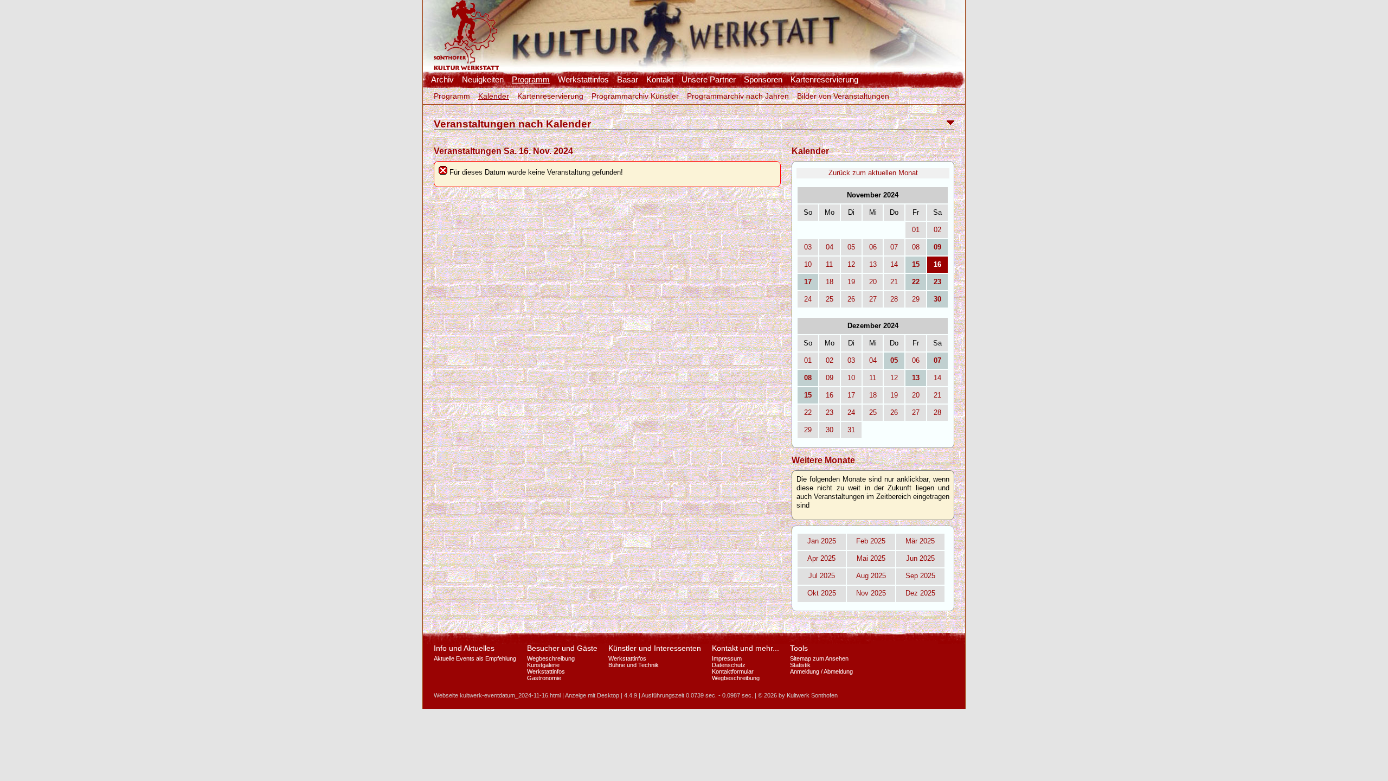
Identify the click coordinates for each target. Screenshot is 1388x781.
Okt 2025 (821, 593)
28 (894, 299)
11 (829, 264)
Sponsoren (763, 79)
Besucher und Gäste (562, 648)
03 (808, 247)
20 (873, 282)
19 (851, 282)
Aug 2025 (871, 576)
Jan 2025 (821, 541)
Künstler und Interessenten (654, 648)
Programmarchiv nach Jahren (738, 96)
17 (851, 395)
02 (937, 230)
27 (873, 299)
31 (851, 430)
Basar (627, 79)
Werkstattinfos (583, 79)
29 (916, 299)
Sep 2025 (920, 576)
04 (829, 247)
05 (851, 247)
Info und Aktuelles (464, 648)
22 (808, 412)
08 (916, 247)
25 (829, 299)
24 (808, 299)
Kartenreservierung (824, 79)
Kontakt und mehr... (745, 648)
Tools (799, 648)
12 (851, 264)
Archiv (442, 79)
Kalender (493, 96)
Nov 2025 (871, 593)
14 (894, 264)
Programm (531, 79)
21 (894, 282)
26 (851, 299)
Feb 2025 (870, 541)
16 (829, 395)
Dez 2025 (920, 593)
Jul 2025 (821, 576)
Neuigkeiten (483, 79)
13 (873, 264)
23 (829, 412)
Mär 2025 (920, 541)
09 (829, 378)
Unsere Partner (709, 79)
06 (873, 247)
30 (829, 430)
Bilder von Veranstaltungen (843, 96)
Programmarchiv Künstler (635, 96)
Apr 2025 (821, 558)
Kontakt (659, 79)
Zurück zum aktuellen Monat (873, 173)
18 (829, 282)
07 (894, 247)
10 (808, 264)
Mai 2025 (871, 558)
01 (916, 230)
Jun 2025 (920, 558)
